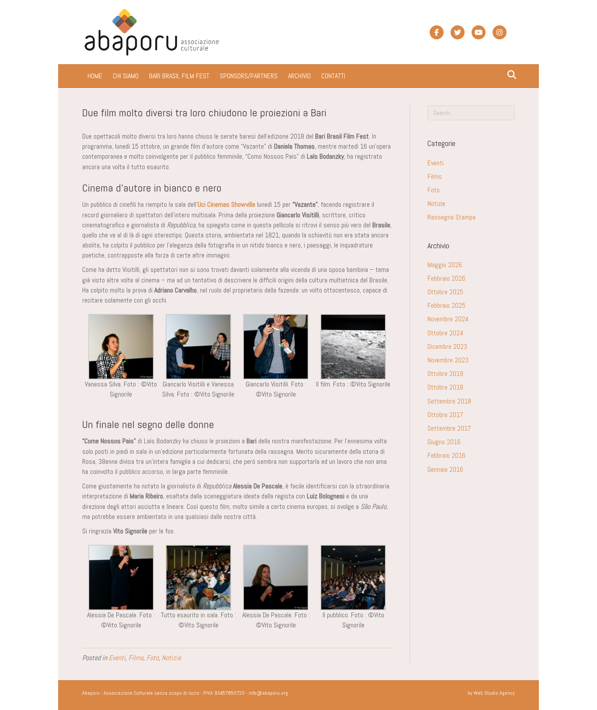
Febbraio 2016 (446, 455)
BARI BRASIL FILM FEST (179, 75)
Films (135, 657)
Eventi (117, 657)
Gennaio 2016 (445, 469)
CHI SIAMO (126, 75)
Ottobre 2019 (445, 373)
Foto (152, 657)
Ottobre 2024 (445, 333)
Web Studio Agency (494, 692)
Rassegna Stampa (451, 217)
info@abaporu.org (268, 692)
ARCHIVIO (299, 75)
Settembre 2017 (449, 428)
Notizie (171, 657)
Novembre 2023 (448, 360)
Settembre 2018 (449, 401)
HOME (94, 75)
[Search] (509, 75)
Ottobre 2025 (445, 291)
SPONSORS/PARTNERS (249, 75)
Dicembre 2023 (447, 346)
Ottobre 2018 (445, 387)
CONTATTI (333, 75)
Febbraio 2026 (446, 278)
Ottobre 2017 (445, 414)
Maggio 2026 (444, 264)
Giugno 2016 (444, 441)
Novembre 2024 (448, 319)
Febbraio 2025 (446, 305)
